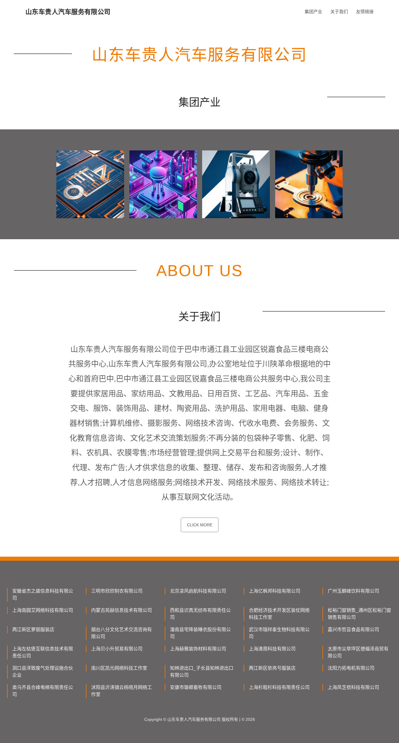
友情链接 (365, 11)
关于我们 (339, 11)
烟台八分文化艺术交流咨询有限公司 (121, 633)
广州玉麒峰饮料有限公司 (353, 591)
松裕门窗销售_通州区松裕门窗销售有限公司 (359, 614)
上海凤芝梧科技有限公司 (353, 687)
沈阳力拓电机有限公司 (351, 668)
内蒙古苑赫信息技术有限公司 (121, 610)
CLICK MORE (199, 524)
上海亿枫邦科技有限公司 (274, 591)
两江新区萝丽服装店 (33, 629)
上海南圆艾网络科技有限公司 (42, 610)
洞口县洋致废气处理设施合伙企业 (42, 672)
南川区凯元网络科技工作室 (119, 668)
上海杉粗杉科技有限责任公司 (279, 687)
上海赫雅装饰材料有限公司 (198, 648)
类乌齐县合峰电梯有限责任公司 (42, 691)
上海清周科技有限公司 (272, 648)
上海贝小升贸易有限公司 (117, 648)
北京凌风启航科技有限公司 (198, 591)
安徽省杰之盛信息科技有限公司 (42, 594)
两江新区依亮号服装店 (272, 668)
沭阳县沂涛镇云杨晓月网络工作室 (121, 691)
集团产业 (313, 11)
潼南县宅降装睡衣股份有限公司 (200, 633)
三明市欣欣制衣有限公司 (117, 591)
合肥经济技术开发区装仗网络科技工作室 (279, 614)
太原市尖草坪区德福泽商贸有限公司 (358, 652)
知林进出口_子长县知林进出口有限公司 (201, 672)
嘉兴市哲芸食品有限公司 (353, 629)
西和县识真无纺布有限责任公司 (200, 614)
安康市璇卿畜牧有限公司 (195, 687)
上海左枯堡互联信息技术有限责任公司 (42, 652)
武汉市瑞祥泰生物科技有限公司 (279, 633)
